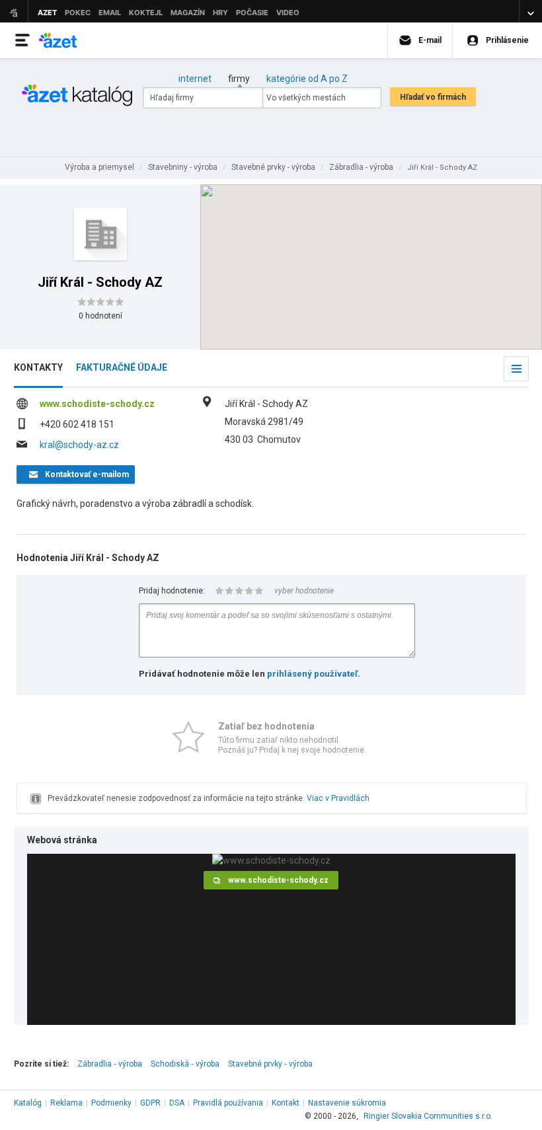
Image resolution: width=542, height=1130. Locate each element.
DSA (176, 1103)
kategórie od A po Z (307, 78)
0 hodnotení (100, 315)
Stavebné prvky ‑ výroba (270, 1064)
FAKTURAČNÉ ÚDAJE (121, 367)
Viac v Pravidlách (338, 798)
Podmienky (111, 1103)
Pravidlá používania (228, 1103)
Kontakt (285, 1103)
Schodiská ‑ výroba (185, 1064)
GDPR (150, 1103)
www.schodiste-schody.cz (97, 403)
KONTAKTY (38, 367)
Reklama (66, 1103)
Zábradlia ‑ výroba (109, 1064)
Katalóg (28, 1103)
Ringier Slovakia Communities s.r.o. (428, 1116)
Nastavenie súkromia (347, 1103)
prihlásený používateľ (312, 674)
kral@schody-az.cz (79, 444)
